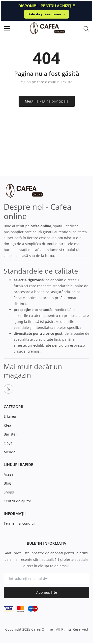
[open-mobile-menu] (7, 28)
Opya (8, 443)
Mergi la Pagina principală (46, 101)
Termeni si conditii (19, 523)
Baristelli (11, 434)
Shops (9, 492)
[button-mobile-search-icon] (86, 28)
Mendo (9, 452)
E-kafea (10, 416)
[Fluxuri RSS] (8, 389)
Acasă (8, 474)
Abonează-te (46, 592)
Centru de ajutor (17, 501)
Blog (7, 483)
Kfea (7, 425)
